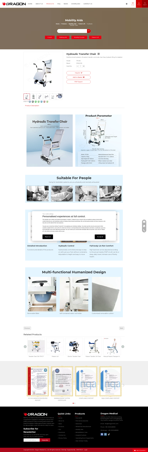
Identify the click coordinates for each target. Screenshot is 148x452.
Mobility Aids (79, 429)
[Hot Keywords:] (89, 31)
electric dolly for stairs (47, 425)
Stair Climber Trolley (82, 441)
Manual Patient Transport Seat (112, 356)
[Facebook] (102, 434)
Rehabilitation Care (81, 432)
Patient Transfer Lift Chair (93, 356)
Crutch (50, 37)
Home (30, 4)
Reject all (48, 237)
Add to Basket (77, 77)
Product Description (32, 105)
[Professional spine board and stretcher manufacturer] (36, 414)
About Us (39, 4)
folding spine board (40, 423)
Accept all (100, 237)
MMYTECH (79, 450)
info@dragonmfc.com (111, 424)
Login (85, 450)
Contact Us (88, 4)
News (66, 4)
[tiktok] (109, 434)
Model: (68, 61)
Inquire (77, 73)
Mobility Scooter (79, 37)
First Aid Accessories (82, 421)
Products (50, 4)
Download (75, 4)
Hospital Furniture (81, 435)
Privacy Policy (63, 438)
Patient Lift (95, 37)
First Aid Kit (79, 418)
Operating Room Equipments (85, 438)
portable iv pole (32, 425)
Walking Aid (63, 37)
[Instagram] (105, 434)
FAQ (58, 4)
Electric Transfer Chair (74, 356)
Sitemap (64, 450)
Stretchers (79, 424)
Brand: (68, 63)
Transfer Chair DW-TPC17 (36, 356)
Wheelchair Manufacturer (83, 426)
